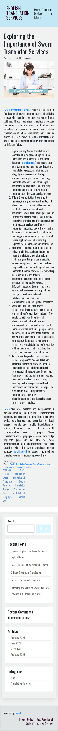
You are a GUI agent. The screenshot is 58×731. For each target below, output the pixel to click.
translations (28, 163)
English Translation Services (17, 13)
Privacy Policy (26, 719)
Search (10, 521)
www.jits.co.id (20, 451)
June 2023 (16, 643)
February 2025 (18, 638)
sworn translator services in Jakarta (17, 467)
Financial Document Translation (26, 580)
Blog (13, 461)
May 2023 (15, 649)
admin (28, 58)
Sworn (7, 409)
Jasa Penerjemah (45, 719)
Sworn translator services (17, 110)
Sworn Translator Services (43, 464)
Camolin (19, 713)
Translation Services (21, 683)
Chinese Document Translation (26, 572)
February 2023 (18, 655)
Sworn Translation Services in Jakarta (29, 565)
